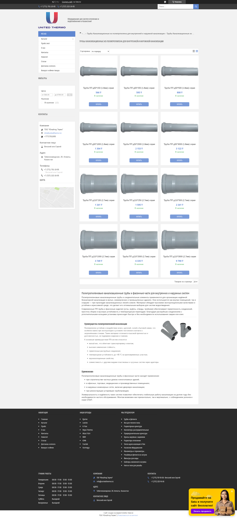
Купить (98, 104)
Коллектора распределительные (136, 430)
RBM (84, 437)
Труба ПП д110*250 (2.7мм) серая (139, 200)
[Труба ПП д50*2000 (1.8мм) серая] (139, 127)
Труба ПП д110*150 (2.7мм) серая (98, 200)
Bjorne (85, 419)
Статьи (43, 61)
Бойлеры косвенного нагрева (135, 462)
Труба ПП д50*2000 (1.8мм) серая (139, 144)
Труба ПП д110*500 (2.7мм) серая (179, 200)
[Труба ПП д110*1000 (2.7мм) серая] (98, 240)
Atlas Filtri (86, 433)
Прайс (43, 426)
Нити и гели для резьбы (133, 466)
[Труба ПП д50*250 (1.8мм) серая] (139, 71)
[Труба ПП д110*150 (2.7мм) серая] (98, 184)
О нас (43, 48)
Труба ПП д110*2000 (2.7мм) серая (139, 256)
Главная (44, 419)
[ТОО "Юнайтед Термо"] (52, 20)
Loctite (85, 423)
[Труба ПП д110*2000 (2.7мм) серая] (139, 240)
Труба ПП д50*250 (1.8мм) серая (139, 88)
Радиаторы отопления (132, 441)
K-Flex (85, 426)
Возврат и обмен (47, 448)
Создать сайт (67, 2)
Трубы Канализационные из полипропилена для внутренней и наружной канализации (126, 33)
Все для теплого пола (132, 423)
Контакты (44, 52)
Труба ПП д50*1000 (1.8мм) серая (98, 144)
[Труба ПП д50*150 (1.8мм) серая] (98, 71)
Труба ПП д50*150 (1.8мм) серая (98, 88)
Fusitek (85, 444)
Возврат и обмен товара (50, 71)
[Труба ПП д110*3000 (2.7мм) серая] (179, 240)
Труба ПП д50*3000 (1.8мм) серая (180, 144)
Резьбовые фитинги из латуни (135, 455)
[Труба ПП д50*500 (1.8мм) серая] (179, 71)
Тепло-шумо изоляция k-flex (134, 444)
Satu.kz (130, 513)
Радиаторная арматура (133, 426)
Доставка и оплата (48, 66)
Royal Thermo (88, 430)
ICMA (84, 441)
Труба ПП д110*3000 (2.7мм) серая (179, 256)
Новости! (44, 57)
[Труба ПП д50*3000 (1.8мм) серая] (179, 127)
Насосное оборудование (133, 448)
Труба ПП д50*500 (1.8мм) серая (179, 88)
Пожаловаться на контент (128, 515)
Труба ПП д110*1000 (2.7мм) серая (98, 256)
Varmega (86, 448)
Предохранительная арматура (135, 433)
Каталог (44, 39)
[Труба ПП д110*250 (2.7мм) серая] (139, 184)
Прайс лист (45, 43)
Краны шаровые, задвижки (134, 437)
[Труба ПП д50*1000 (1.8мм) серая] (98, 127)
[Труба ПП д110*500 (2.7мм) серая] (179, 184)
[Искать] (196, 6)
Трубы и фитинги (130, 419)
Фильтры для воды (131, 458)
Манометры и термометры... (134, 451)
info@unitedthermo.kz (53, 133)
